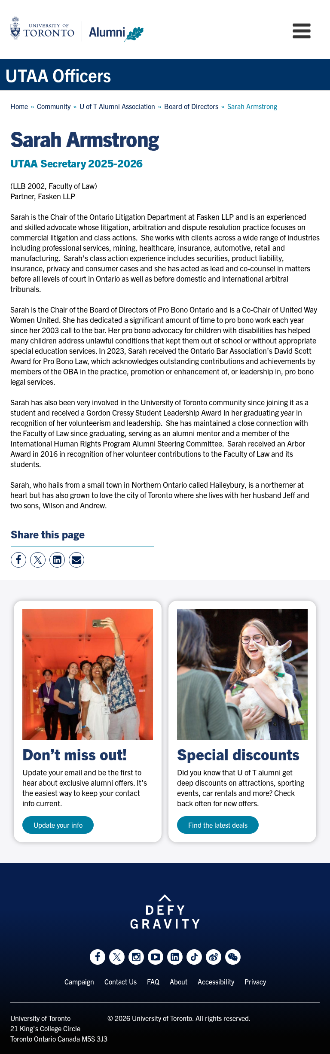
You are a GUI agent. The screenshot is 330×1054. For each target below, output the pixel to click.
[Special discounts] (242, 674)
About (178, 981)
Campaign (79, 981)
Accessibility (216, 981)
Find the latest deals (218, 824)
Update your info (58, 824)
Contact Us (120, 981)
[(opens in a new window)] (87, 674)
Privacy (255, 981)
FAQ (153, 981)
